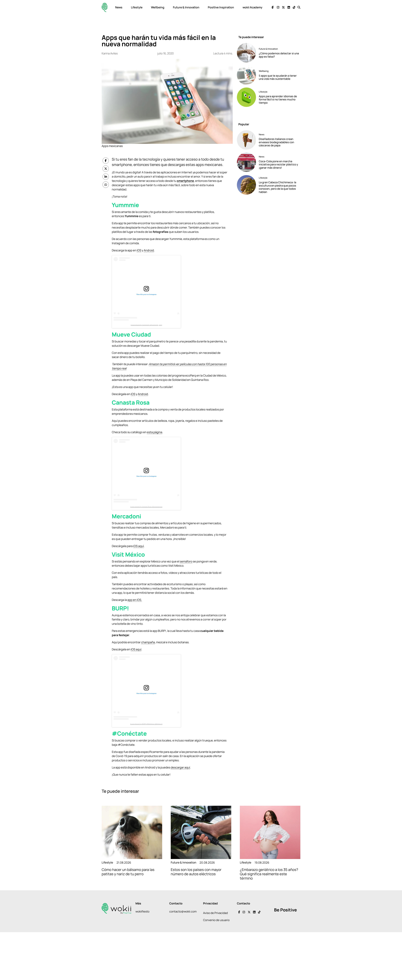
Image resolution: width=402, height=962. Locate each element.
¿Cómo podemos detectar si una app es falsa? (279, 55)
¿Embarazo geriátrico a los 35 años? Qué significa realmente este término (269, 874)
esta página (154, 432)
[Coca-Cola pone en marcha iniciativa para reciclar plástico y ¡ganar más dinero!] (246, 162)
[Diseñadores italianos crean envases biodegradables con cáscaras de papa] (246, 140)
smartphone (185, 181)
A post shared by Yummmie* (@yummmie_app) (146, 325)
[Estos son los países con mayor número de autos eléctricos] (201, 832)
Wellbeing (157, 7)
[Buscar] (299, 7)
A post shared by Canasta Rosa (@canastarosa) (146, 506)
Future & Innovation (186, 7)
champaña (148, 642)
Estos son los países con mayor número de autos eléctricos (196, 871)
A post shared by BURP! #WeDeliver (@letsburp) (146, 724)
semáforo (186, 561)
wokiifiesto (142, 911)
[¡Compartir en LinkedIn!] (106, 177)
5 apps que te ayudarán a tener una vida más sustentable (278, 77)
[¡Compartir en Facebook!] (106, 161)
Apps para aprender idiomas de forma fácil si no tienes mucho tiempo (278, 99)
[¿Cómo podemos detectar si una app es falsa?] (246, 52)
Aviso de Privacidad (215, 913)
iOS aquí (138, 546)
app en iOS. (134, 600)
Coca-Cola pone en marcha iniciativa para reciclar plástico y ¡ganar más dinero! (278, 164)
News (118, 7)
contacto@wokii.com (183, 911)
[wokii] (105, 7)
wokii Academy (252, 7)
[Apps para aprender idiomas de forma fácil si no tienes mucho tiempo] (246, 97)
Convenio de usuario (216, 920)
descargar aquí (180, 767)
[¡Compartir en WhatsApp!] (106, 185)
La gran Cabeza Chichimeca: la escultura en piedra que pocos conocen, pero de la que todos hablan (277, 187)
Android (149, 250)
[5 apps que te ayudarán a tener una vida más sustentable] (246, 75)
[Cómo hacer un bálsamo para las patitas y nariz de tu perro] (132, 832)
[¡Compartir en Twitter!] (106, 168)
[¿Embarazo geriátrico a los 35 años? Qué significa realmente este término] (270, 832)
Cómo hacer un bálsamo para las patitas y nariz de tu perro (128, 871)
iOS (139, 250)
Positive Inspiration (221, 7)
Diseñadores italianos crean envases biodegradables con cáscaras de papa (276, 142)
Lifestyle (136, 7)
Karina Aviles (110, 53)
